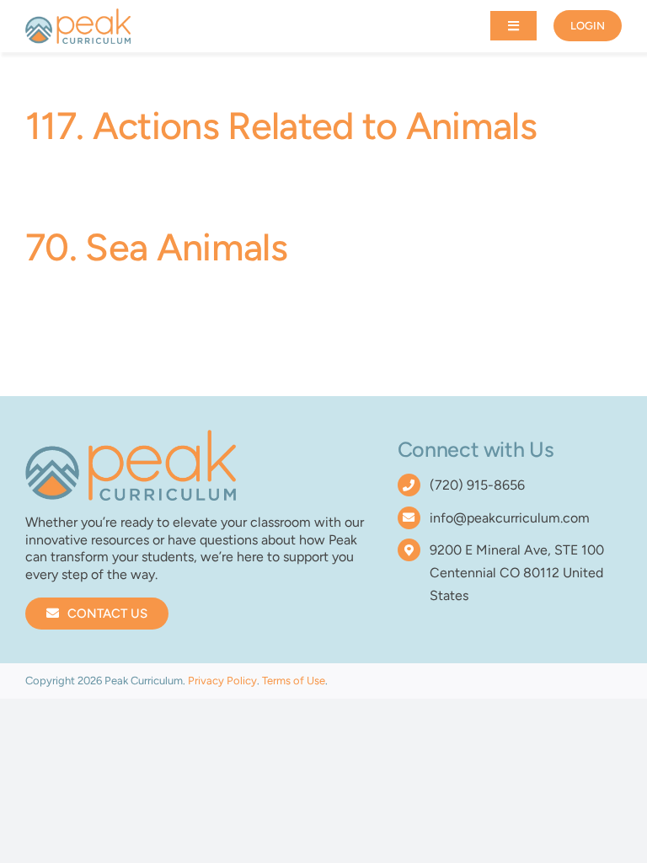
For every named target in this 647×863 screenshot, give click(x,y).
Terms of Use (293, 680)
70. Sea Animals (156, 247)
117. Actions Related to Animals (281, 125)
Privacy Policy (222, 680)
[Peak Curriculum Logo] (78, 15)
